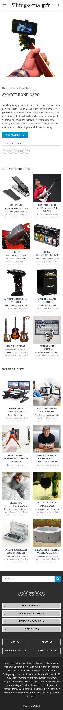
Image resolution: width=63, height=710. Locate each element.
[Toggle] (4, 143)
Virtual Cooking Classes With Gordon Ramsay (47, 458)
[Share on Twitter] (10, 151)
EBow (16, 252)
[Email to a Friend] (16, 151)
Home (4, 88)
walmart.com (15, 135)
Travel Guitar (16, 346)
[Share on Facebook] (5, 151)
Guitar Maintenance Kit (47, 253)
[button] (4, 5)
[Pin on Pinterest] (21, 151)
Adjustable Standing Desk (16, 410)
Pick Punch (16, 205)
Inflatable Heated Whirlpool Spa (46, 551)
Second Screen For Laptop (47, 410)
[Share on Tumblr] (27, 151)
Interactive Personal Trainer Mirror (16, 458)
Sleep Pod (16, 503)
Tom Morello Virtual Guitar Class (47, 208)
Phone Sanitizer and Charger (16, 551)
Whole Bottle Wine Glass (46, 504)
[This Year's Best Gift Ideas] (31, 5)
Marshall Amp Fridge (46, 300)
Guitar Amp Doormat (46, 347)
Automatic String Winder (16, 300)
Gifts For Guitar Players (21, 88)
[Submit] (58, 579)
